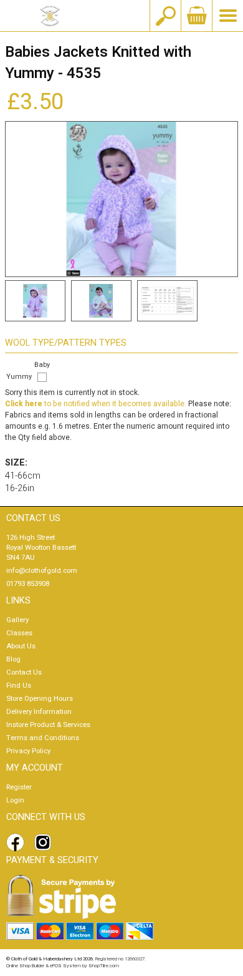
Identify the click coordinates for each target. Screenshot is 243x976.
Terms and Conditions (42, 738)
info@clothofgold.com (41, 570)
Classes (19, 633)
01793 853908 (27, 583)
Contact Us (24, 672)
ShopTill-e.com (103, 965)
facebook (17, 842)
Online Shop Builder (25, 965)
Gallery (17, 620)
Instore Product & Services (48, 725)
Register (19, 787)
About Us (21, 646)
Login (15, 800)
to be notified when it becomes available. (95, 403)
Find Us (18, 685)
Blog (13, 659)
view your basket (196, 15)
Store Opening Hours (39, 698)
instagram (45, 842)
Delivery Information (39, 711)
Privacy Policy (28, 751)
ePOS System (65, 965)
